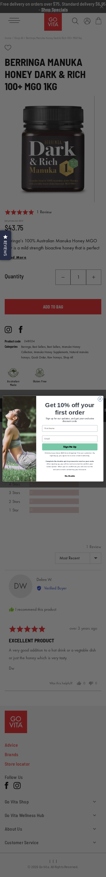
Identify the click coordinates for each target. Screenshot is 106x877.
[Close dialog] (100, 399)
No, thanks (70, 476)
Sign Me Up (69, 447)
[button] (5, 245)
